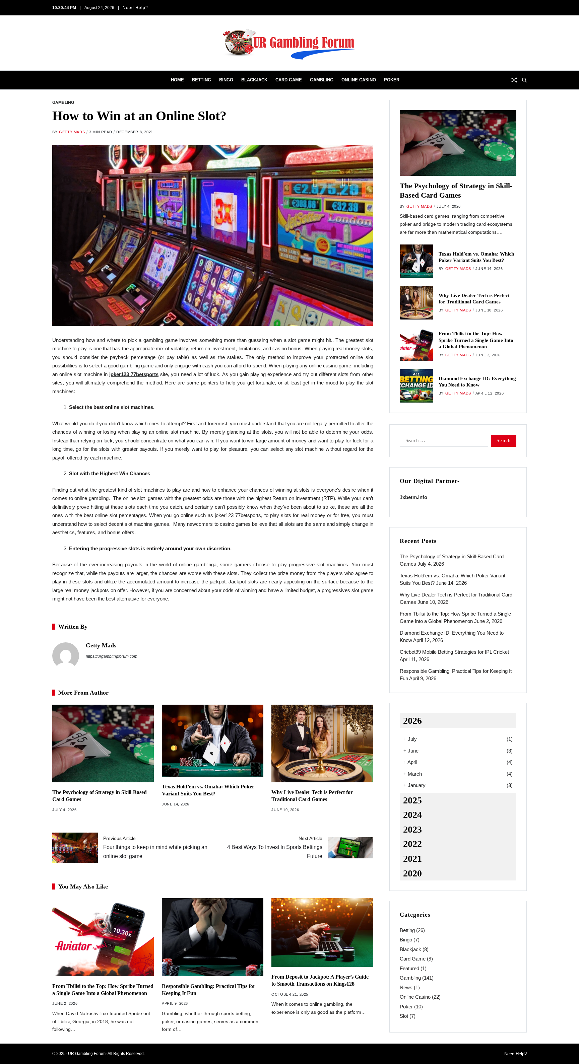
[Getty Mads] (65, 655)
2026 (412, 720)
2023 (412, 829)
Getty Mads (72, 132)
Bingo (226, 79)
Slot (404, 1016)
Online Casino (358, 79)
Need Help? (135, 7)
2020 (412, 873)
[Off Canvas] (55, 80)
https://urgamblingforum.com (111, 656)
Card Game (288, 79)
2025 (412, 800)
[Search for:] (442, 442)
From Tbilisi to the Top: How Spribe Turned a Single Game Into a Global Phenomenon (476, 340)
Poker (391, 79)
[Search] (524, 80)
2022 (412, 844)
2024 (412, 814)
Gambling (321, 79)
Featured (409, 968)
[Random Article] (514, 80)
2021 (412, 858)
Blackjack (254, 79)
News (406, 987)
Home (177, 79)
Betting (201, 79)
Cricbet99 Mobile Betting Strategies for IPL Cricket (454, 652)
